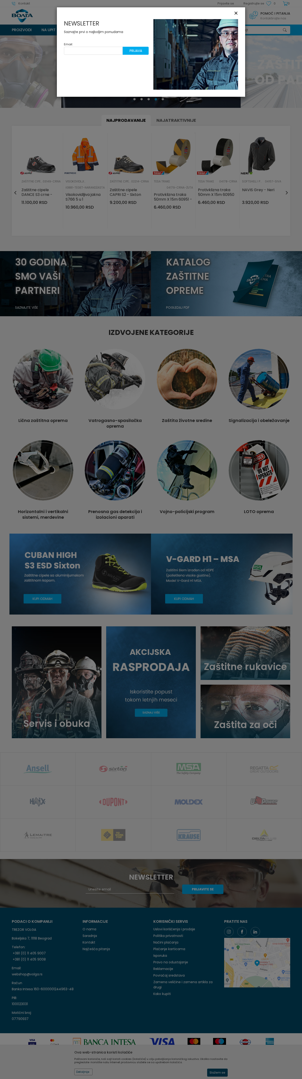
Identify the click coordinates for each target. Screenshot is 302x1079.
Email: (68, 44)
